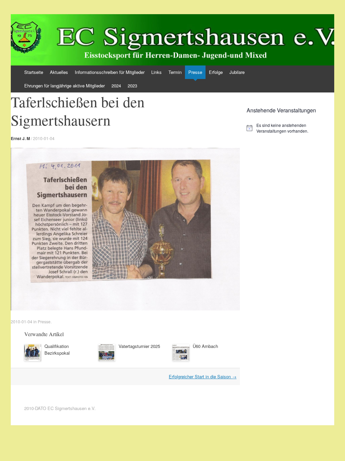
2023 (132, 85)
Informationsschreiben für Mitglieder (110, 72)
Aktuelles (59, 72)
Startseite (33, 72)
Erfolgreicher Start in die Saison (203, 376)
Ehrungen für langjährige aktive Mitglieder (64, 85)
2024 (116, 85)
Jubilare (237, 72)
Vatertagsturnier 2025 (139, 346)
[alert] (290, 128)
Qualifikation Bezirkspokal (57, 349)
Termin (175, 72)
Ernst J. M (20, 138)
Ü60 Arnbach (205, 346)
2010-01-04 (44, 138)
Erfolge (216, 72)
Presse (195, 72)
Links (156, 72)
